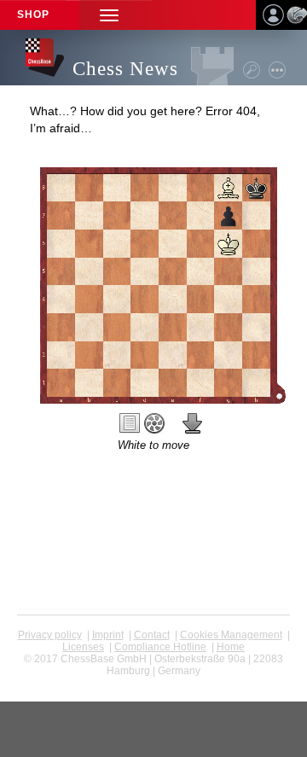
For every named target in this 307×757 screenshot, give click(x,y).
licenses (83, 647)
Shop (33, 14)
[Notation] (129, 423)
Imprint (108, 635)
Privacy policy (50, 635)
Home (231, 647)
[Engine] (154, 423)
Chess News (125, 68)
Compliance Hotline (160, 647)
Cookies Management (231, 635)
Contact (152, 635)
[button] (109, 15)
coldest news (154, 683)
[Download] (192, 423)
